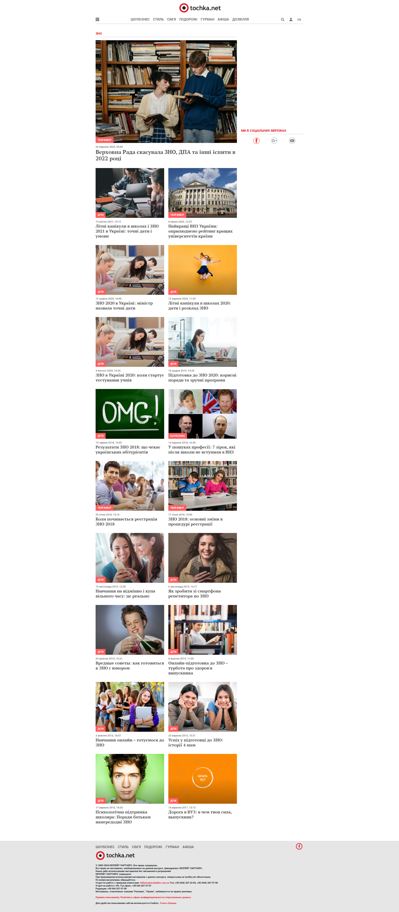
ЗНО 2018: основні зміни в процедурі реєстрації (195, 521)
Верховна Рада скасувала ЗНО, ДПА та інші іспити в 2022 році (165, 155)
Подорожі (188, 19)
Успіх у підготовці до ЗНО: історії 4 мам (195, 742)
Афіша (223, 19)
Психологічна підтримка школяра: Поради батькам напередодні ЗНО (123, 817)
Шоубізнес (140, 19)
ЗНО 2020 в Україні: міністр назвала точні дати (124, 305)
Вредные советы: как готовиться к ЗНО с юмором (130, 665)
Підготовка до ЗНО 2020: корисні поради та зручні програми (202, 377)
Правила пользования (107, 897)
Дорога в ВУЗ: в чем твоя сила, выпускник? (200, 814)
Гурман (207, 19)
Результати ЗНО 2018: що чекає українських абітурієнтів (128, 449)
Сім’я (171, 19)
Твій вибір (104, 140)
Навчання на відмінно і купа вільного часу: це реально (125, 593)
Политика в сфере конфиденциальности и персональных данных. (155, 897)
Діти (100, 214)
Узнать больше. (168, 903)
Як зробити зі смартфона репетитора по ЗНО (194, 593)
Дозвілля (240, 19)
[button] (291, 19)
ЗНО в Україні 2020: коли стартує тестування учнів (130, 377)
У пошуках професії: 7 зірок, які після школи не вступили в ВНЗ (201, 449)
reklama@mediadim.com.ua (154, 883)
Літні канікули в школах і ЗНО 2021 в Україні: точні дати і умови (127, 231)
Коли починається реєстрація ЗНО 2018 (126, 521)
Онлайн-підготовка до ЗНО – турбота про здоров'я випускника (198, 668)
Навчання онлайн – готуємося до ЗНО (130, 742)
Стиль (158, 19)
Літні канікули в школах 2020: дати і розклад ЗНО (199, 305)
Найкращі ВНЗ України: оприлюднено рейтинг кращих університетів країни (200, 231)
